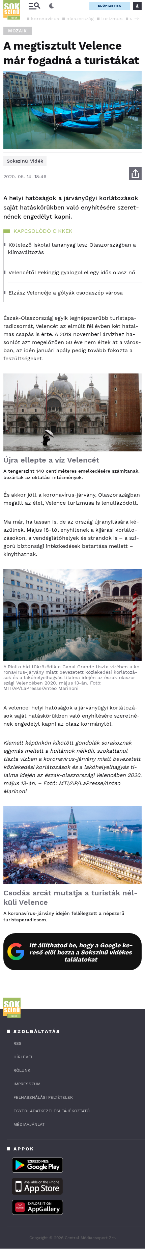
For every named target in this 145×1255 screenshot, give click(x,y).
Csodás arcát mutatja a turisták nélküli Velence (70, 898)
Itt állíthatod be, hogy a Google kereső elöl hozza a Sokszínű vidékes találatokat (81, 952)
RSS (17, 1043)
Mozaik (17, 30)
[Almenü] (34, 6)
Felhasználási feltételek (43, 1097)
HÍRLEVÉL (23, 1057)
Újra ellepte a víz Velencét (51, 460)
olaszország (79, 18)
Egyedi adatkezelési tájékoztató (51, 1111)
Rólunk (21, 1070)
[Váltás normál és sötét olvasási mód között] (52, 6)
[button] (137, 18)
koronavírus (45, 18)
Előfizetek (109, 5)
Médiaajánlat (29, 1124)
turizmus (111, 18)
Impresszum (26, 1084)
